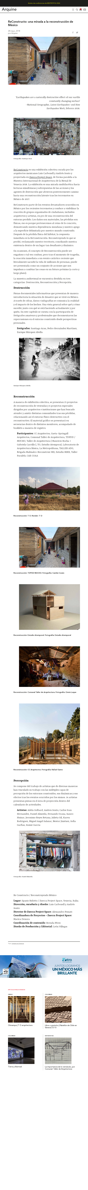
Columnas (48, 994)
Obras (10, 994)
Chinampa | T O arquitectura (20, 1025)
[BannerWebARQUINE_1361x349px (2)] (44, 977)
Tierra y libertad (15, 1067)
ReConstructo (21, 169)
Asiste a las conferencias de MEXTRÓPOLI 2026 (44, 3)
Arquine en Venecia (18, 943)
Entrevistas (49, 1035)
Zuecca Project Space (40, 177)
